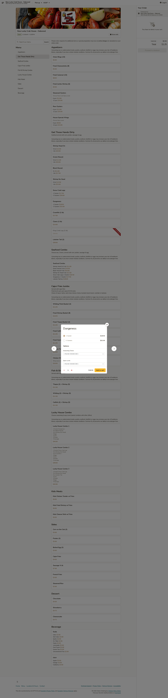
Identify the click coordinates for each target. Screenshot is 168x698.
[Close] (107, 324)
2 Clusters (69, 340)
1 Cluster (68, 336)
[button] (54, 350)
